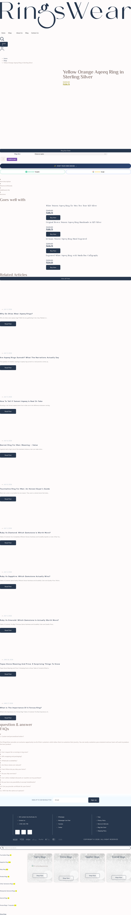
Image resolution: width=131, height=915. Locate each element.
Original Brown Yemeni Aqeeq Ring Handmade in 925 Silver (74, 222)
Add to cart (12, 159)
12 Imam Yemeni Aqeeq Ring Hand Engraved (66, 239)
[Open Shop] (12, 33)
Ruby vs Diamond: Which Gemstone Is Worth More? (25, 532)
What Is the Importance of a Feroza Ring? (21, 708)
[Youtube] (30, 832)
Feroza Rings (66, 857)
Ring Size (17, 154)
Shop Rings (3, 914)
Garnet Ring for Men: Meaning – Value (19, 445)
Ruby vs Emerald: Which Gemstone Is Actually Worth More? (29, 620)
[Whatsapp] (23, 832)
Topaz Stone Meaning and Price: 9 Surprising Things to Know (30, 664)
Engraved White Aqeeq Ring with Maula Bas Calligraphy (72, 255)
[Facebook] (17, 832)
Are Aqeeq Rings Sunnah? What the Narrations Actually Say (29, 357)
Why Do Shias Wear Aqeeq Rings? (16, 314)
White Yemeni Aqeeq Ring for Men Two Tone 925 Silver (71, 206)
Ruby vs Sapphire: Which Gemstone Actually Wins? (25, 576)
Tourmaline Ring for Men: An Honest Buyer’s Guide (25, 489)
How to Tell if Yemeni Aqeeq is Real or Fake (21, 401)
